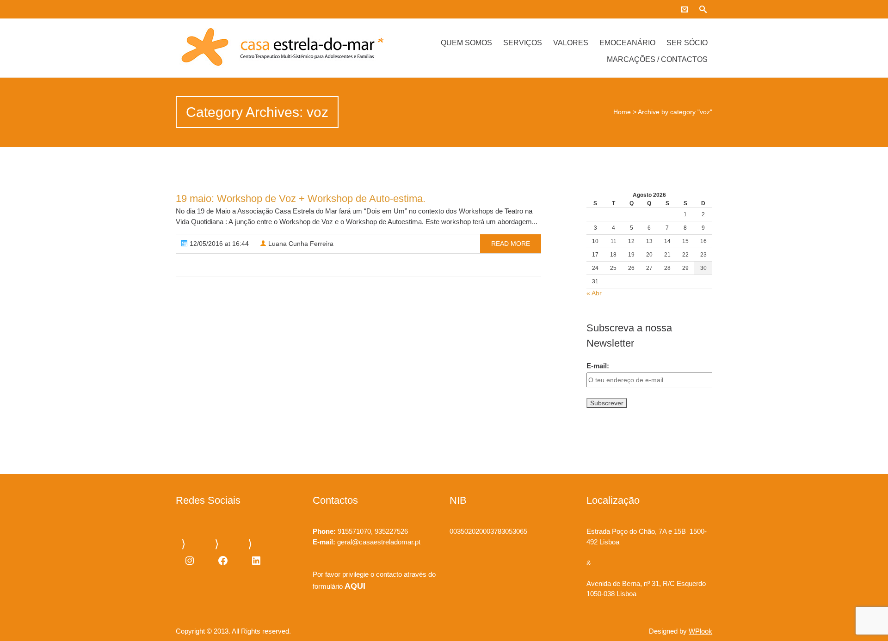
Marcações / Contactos (657, 59)
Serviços (522, 43)
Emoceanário (627, 43)
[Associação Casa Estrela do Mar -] (256, 48)
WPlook (700, 631)
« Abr (594, 293)
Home (622, 112)
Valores (570, 43)
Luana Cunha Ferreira (299, 243)
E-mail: (597, 366)
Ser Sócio (687, 43)
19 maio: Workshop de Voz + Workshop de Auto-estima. (301, 198)
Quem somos (466, 43)
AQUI (355, 586)
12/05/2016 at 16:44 (218, 243)
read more (510, 243)
